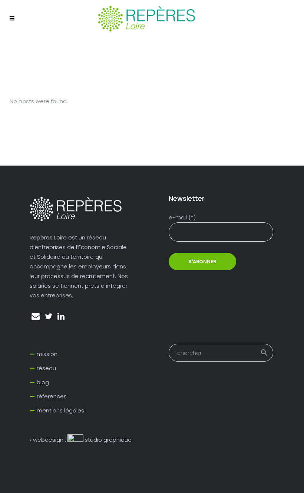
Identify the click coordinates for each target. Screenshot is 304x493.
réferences (52, 396)
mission (47, 354)
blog (43, 382)
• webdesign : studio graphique (81, 440)
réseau (46, 368)
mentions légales (60, 410)
